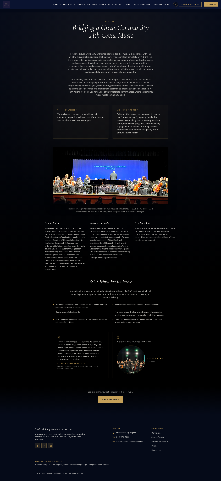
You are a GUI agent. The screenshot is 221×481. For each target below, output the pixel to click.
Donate (154, 446)
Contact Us (156, 450)
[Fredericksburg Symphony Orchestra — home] (6, 4)
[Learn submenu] (129, 4)
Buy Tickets (211, 4)
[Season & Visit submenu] (74, 4)
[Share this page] (175, 4)
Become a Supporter (190, 4)
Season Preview (158, 437)
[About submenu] (84, 4)
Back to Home (110, 399)
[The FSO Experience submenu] (105, 4)
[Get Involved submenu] (120, 4)
